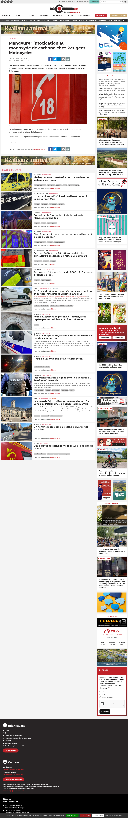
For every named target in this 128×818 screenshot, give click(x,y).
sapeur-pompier (52, 223)
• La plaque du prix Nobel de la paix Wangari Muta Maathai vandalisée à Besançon (111, 112)
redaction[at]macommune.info (13, 769)
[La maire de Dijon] (16, 406)
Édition (67, 12)
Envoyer (104, 712)
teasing (72, 390)
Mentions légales (11, 743)
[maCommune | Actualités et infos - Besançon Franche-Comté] (64, 8)
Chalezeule (38, 375)
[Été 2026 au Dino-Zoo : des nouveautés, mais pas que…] (112, 352)
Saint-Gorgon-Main (41, 194)
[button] (121, 2)
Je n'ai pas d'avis (107, 697)
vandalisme (69, 305)
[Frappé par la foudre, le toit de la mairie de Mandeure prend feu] (16, 220)
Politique (52, 399)
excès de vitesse (39, 367)
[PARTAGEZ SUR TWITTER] (55, 59)
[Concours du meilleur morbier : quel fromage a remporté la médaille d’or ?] (112, 282)
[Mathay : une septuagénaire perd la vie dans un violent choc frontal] (16, 182)
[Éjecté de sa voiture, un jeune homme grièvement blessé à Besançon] (16, 239)
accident (37, 204)
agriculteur (45, 204)
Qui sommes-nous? (11, 733)
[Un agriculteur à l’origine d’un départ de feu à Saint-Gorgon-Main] (16, 201)
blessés (50, 242)
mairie (43, 223)
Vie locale (54, 289)
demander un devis (14, 779)
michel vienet (54, 305)
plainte (62, 305)
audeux (37, 305)
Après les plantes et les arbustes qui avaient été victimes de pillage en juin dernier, (60, 296)
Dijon (36, 399)
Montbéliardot (40, 270)
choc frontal (51, 185)
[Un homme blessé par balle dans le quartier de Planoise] (16, 432)
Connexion (118, 338)
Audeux (36, 289)
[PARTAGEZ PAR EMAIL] (63, 59)
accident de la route (40, 185)
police (36, 324)
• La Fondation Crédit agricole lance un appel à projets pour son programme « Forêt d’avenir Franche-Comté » (111, 96)
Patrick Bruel (45, 416)
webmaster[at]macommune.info (13, 791)
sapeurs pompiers (74, 185)
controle (48, 390)
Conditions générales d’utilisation (16, 746)
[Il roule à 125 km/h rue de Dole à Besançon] (16, 363)
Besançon (37, 175)
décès (64, 185)
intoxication (13, 143)
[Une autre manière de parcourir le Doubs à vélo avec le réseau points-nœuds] (112, 458)
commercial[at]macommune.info (14, 774)
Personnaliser (98, 815)
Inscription (105, 338)
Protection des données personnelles (18, 738)
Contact (7, 730)
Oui (103, 691)
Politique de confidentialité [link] (113, 815)
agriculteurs (38, 261)
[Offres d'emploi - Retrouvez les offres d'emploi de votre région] (112, 187)
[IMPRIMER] (68, 59)
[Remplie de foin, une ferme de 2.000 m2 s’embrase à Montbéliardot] (16, 277)
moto (55, 454)
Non (103, 694)
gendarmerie (53, 204)
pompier (52, 261)
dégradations (44, 305)
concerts (37, 416)
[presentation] (99, 515)
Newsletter (11, 750)
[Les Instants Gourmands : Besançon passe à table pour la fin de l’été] (112, 536)
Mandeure (37, 213)
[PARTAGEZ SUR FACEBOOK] (50, 59)
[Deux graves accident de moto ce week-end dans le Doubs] (16, 451)
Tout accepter (72, 815)
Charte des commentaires (13, 735)
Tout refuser (85, 815)
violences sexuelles (56, 416)
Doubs (36, 443)
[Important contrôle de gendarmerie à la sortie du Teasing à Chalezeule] (16, 382)
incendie (61, 204)
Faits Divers (14, 39)
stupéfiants (65, 390)
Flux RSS (8, 741)
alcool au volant (39, 390)
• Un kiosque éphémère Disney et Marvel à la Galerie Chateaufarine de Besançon (111, 105)
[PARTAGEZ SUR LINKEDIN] (59, 59)
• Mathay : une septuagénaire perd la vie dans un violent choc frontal (111, 89)
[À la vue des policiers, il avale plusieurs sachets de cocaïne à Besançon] (16, 340)
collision (58, 185)
